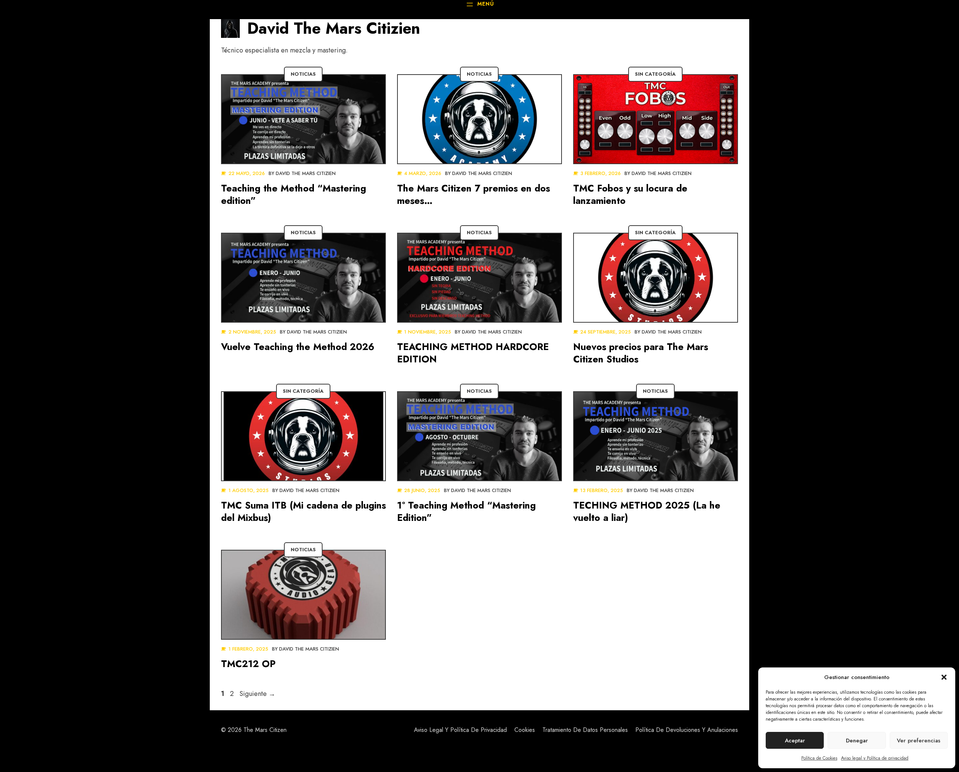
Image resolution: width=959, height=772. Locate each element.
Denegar (857, 740)
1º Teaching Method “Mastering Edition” (466, 511)
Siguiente (257, 694)
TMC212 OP (248, 663)
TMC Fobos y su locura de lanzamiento (630, 194)
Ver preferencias (918, 740)
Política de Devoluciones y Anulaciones (686, 730)
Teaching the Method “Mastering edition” (293, 194)
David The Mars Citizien (306, 173)
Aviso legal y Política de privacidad (874, 758)
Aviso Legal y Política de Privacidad (460, 730)
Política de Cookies (819, 758)
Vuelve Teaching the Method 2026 (297, 346)
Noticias (303, 74)
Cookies (524, 730)
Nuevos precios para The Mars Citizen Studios (640, 353)
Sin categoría (655, 74)
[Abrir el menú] (479, 4)
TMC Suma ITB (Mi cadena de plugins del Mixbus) (303, 511)
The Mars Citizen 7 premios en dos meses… (473, 194)
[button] (944, 677)
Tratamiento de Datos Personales (585, 730)
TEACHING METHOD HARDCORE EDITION (473, 353)
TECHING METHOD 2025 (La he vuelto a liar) (646, 511)
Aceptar (795, 740)
